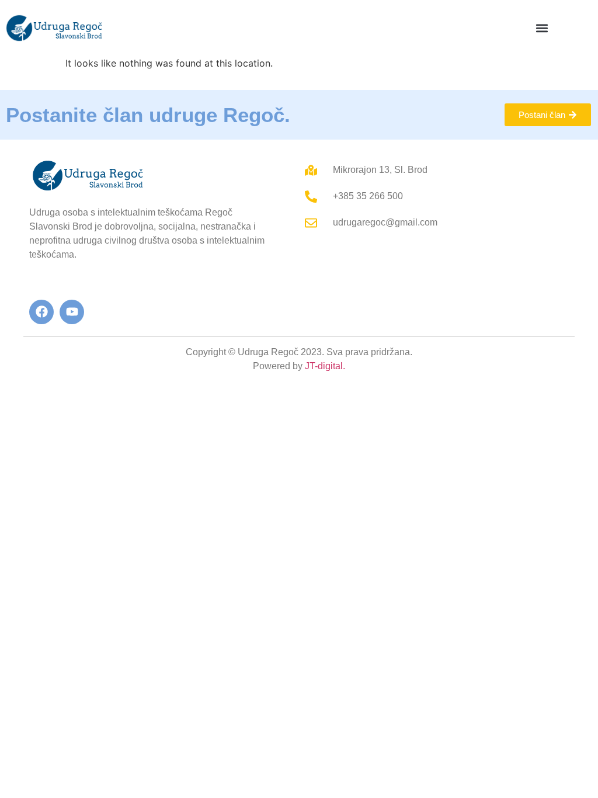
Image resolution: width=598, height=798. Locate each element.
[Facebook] (41, 312)
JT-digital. (325, 366)
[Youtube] (72, 312)
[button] (542, 27)
